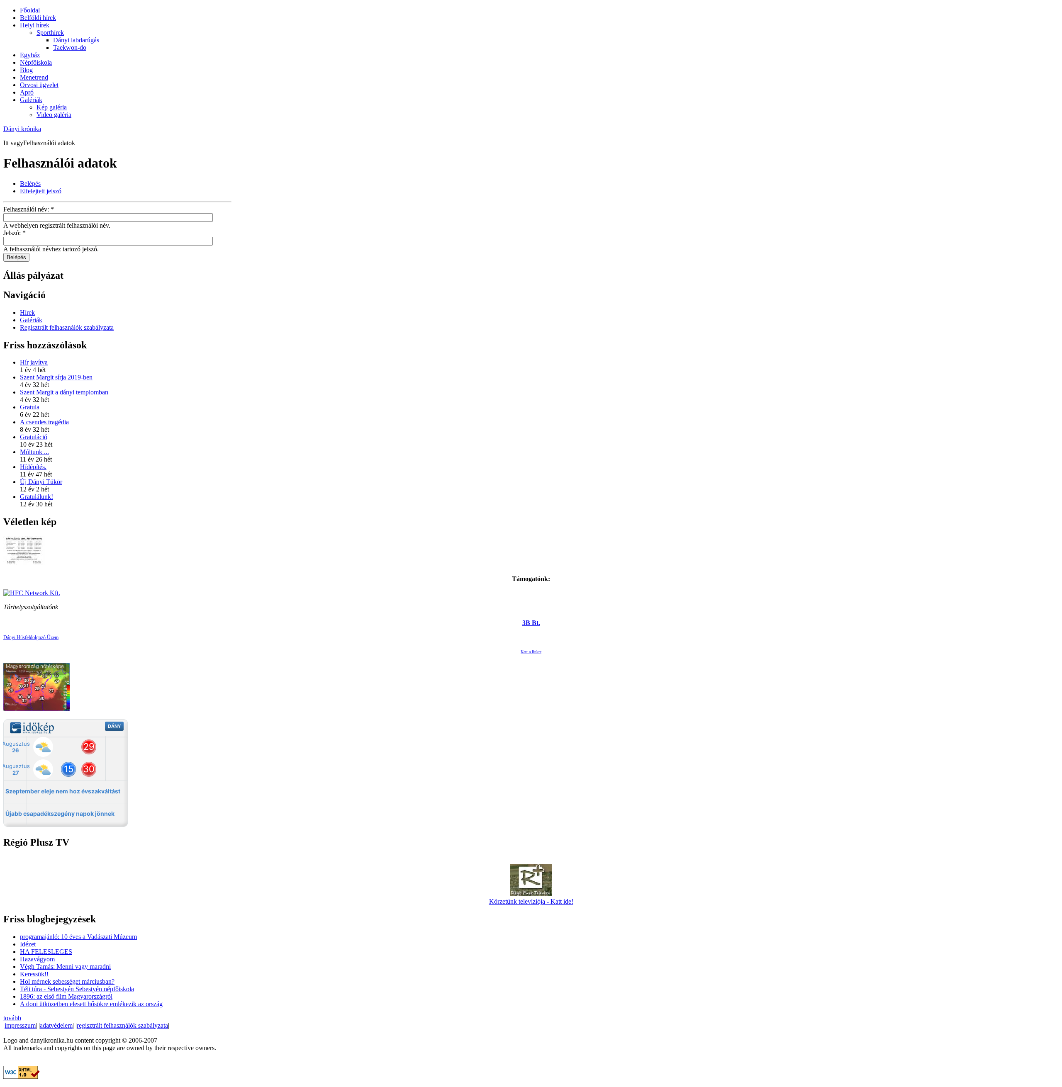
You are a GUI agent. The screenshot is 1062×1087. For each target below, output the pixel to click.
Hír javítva (34, 362)
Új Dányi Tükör (41, 481)
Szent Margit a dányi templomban (64, 392)
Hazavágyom (37, 959)
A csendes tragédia (44, 422)
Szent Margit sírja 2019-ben (56, 377)
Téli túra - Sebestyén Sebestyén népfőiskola (77, 988)
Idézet (28, 944)
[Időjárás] (36, 708)
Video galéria (54, 114)
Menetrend (34, 77)
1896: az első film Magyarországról (66, 996)
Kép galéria (52, 107)
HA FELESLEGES (46, 951)
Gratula (29, 407)
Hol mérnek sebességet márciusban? (67, 981)
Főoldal (30, 10)
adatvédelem (56, 1025)
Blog (26, 69)
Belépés (30, 183)
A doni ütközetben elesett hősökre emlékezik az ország (91, 1003)
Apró (27, 92)
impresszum (20, 1025)
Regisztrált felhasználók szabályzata (67, 327)
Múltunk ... (34, 451)
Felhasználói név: (28, 209)
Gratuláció (33, 436)
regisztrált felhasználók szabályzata (122, 1025)
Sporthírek (50, 32)
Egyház (30, 54)
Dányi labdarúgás (76, 40)
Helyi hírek (34, 25)
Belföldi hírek (38, 17)
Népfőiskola (36, 62)
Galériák (31, 99)
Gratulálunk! (36, 496)
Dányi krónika (22, 128)
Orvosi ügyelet (39, 84)
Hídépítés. (33, 466)
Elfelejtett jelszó (40, 191)
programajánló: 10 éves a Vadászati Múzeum (78, 936)
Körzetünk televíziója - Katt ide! (531, 901)
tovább (12, 1017)
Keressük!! (34, 974)
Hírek (27, 312)
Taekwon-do (69, 47)
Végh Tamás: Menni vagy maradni (65, 966)
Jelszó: (14, 232)
